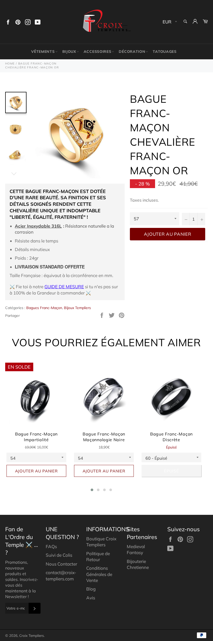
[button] (92, 489)
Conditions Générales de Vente (99, 574)
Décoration (132, 51)
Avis (90, 597)
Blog (91, 589)
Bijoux (69, 51)
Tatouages (164, 51)
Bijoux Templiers (77, 307)
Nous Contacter (61, 564)
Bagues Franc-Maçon (44, 307)
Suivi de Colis (59, 555)
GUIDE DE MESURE (64, 286)
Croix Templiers (31, 635)
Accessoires (97, 51)
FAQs (51, 546)
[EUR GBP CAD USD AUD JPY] (169, 22)
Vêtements (43, 51)
